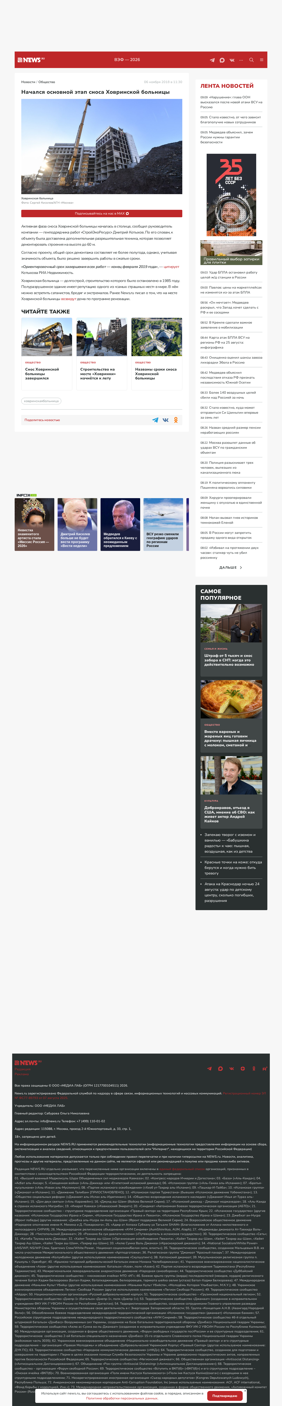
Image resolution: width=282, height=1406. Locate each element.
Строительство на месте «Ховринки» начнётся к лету (98, 374)
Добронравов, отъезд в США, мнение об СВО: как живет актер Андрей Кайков (229, 814)
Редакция (23, 1069)
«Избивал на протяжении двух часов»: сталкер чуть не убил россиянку (229, 553)
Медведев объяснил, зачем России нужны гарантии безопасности (226, 137)
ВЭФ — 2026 (127, 59)
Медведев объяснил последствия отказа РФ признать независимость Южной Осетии (227, 377)
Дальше (228, 567)
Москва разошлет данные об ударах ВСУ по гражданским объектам (227, 447)
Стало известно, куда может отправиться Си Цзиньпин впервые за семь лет (229, 412)
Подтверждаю (224, 1396)
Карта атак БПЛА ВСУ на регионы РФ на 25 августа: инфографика (225, 342)
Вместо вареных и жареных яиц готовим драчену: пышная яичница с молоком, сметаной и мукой (230, 740)
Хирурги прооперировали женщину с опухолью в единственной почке (231, 502)
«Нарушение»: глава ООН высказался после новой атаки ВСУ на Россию (231, 102)
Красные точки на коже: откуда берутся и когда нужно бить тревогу (233, 868)
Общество (33, 362)
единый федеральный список (182, 1169)
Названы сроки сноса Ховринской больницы (156, 374)
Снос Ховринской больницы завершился (42, 374)
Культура (211, 801)
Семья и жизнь (215, 648)
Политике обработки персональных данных (122, 1398)
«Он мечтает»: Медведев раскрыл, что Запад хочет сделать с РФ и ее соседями (229, 307)
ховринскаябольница (41, 401)
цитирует (171, 266)
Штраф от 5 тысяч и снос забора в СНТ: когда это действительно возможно (229, 660)
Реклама (22, 1074)
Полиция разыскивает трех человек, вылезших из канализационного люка (227, 467)
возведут (68, 298)
